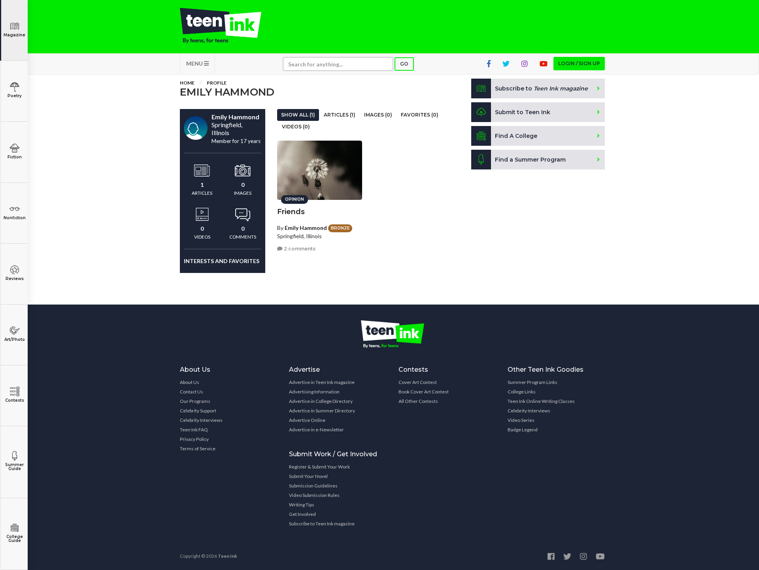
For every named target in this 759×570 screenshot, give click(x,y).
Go (404, 64)
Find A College (516, 135)
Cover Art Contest (417, 382)
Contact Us (191, 392)
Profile (217, 83)
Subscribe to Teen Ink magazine (322, 524)
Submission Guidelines (313, 486)
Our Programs (195, 401)
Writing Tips (301, 505)
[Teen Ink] (228, 25)
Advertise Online (307, 420)
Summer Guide (14, 466)
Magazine (14, 35)
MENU (195, 63)
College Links (522, 392)
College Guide (14, 538)
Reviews (15, 278)
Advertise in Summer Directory (322, 411)
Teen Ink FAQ (194, 430)
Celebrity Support (198, 411)
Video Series (521, 420)
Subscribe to (541, 88)
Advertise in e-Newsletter (316, 430)
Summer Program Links (532, 382)
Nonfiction (15, 217)
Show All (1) (298, 115)
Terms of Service (197, 448)
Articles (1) (339, 115)
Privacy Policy (194, 439)
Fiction (15, 157)
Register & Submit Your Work (319, 467)
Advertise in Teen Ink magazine (322, 382)
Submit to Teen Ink (522, 112)
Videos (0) (296, 127)
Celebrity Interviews (201, 420)
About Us (189, 382)
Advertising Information (314, 392)
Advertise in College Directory (321, 401)
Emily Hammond (306, 227)
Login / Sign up (579, 63)
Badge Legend (523, 430)
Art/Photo (14, 339)
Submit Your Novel (308, 476)
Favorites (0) (419, 115)
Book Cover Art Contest (423, 392)
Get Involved (302, 514)
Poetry (15, 95)
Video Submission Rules (314, 495)
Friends (291, 211)
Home (187, 83)
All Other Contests (418, 401)
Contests (14, 400)
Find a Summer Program (530, 159)
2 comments (299, 249)
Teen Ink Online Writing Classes (541, 401)
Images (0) (378, 115)
